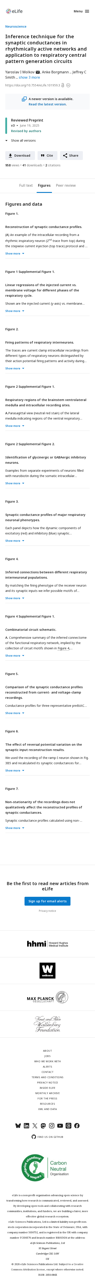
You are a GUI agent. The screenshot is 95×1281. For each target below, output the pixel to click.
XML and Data (47, 1109)
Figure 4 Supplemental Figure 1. (30, 616)
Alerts (47, 1066)
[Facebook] (77, 1127)
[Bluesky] (18, 1127)
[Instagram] (52, 1127)
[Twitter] (35, 1127)
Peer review (66, 185)
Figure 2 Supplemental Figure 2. (30, 444)
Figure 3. (12, 501)
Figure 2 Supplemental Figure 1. (30, 386)
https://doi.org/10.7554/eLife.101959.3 (32, 85)
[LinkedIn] (26, 1127)
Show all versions (23, 140)
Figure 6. (12, 731)
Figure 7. (12, 789)
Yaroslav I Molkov (22, 72)
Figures (44, 185)
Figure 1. (12, 213)
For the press (47, 1098)
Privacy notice (47, 911)
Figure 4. (12, 559)
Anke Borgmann (55, 72)
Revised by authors (26, 131)
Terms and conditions (48, 1077)
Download (22, 155)
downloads (32, 165)
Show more (12, 253)
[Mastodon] (43, 1127)
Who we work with (47, 1061)
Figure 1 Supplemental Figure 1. (30, 272)
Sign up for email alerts (47, 901)
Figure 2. (12, 329)
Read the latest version (47, 104)
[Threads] (68, 1127)
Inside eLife (47, 1087)
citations (53, 165)
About (47, 1050)
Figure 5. (12, 674)
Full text (26, 185)
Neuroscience (16, 26)
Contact (48, 1072)
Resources (47, 1103)
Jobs (47, 1056)
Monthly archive (47, 1093)
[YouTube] (60, 1127)
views (12, 165)
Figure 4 (63, 648)
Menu (78, 11)
